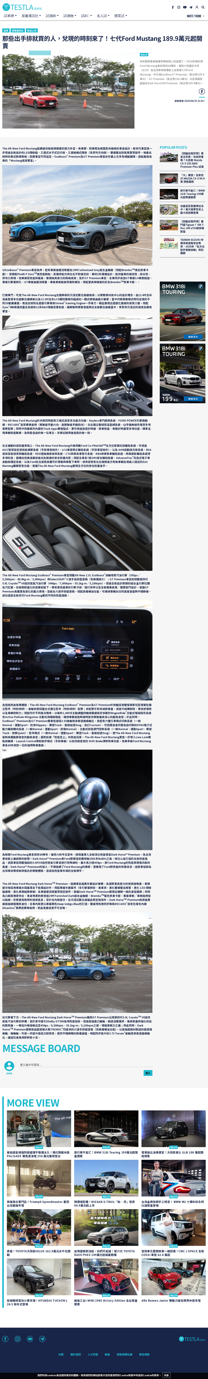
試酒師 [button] (51, 16)
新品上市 (31, 30)
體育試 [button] (119, 16)
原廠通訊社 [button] (30, 16)
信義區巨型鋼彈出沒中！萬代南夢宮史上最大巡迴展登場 (192, 209)
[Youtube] (185, 7)
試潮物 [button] (68, 16)
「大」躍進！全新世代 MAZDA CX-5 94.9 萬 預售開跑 (192, 178)
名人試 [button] (102, 16)
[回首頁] (22, 7)
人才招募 (93, 1354)
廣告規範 (144, 1354)
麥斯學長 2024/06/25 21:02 (189, 100)
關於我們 (76, 1354)
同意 (166, 1375)
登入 (148, 1073)
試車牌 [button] (9, 16)
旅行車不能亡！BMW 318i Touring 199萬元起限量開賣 (192, 194)
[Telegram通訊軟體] (191, 7)
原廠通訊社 (17, 30)
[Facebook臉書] (173, 7)
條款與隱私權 (124, 1354)
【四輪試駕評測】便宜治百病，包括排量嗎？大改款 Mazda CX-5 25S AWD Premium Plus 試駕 (192, 160)
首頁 (6, 30)
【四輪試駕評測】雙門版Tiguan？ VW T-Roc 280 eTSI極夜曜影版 (192, 226)
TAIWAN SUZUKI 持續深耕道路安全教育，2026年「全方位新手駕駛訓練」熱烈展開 (192, 246)
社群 (61, 1354)
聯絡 (107, 1354)
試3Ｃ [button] (85, 16)
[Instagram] (179, 7)
